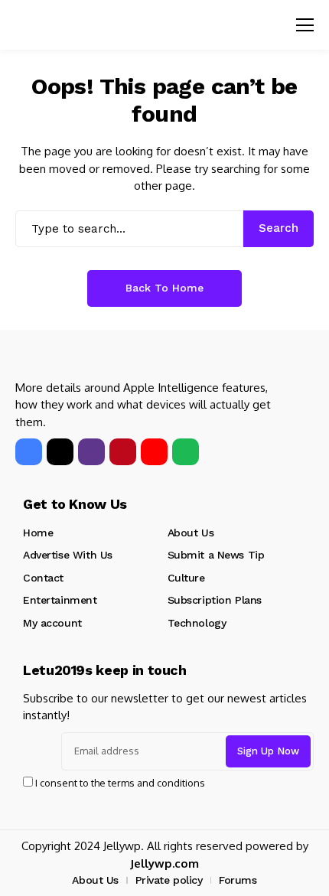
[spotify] (185, 451)
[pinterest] (122, 451)
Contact (43, 578)
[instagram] (91, 451)
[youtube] (154, 451)
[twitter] (60, 451)
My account (52, 623)
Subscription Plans (215, 600)
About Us (191, 532)
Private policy (169, 880)
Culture (186, 578)
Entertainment (60, 600)
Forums (237, 880)
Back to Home (164, 288)
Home (38, 532)
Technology (197, 623)
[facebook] (28, 451)
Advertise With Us (67, 555)
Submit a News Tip (216, 555)
